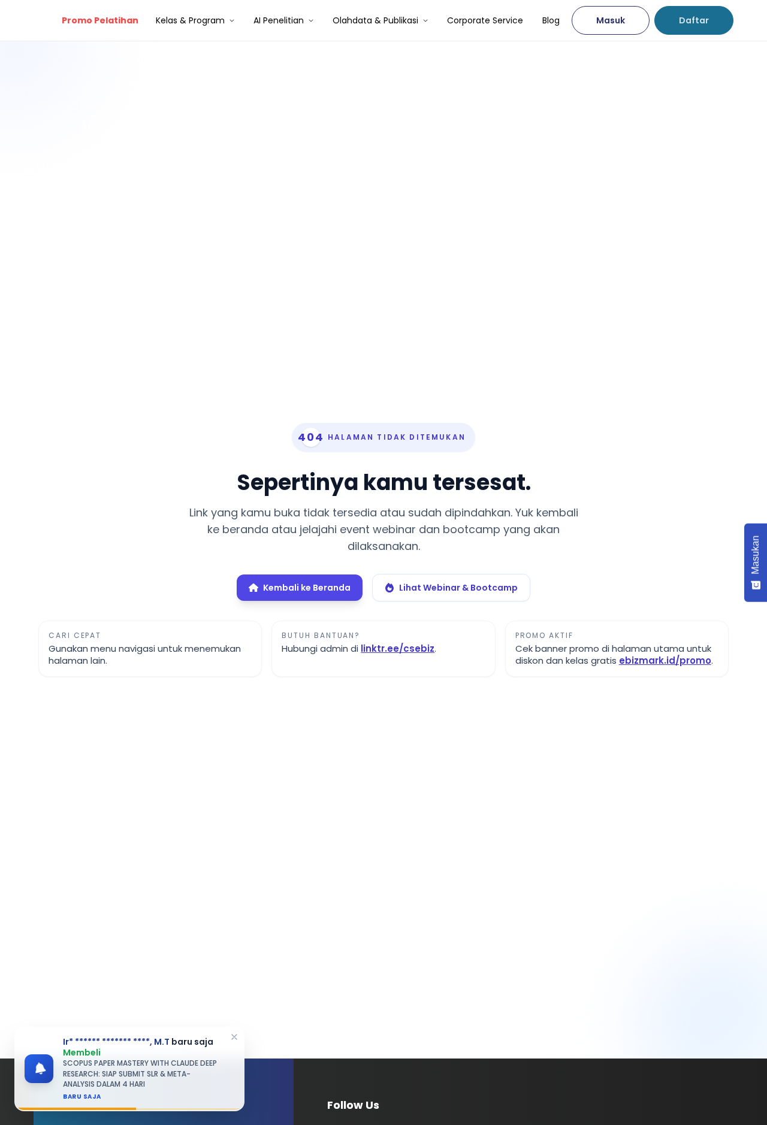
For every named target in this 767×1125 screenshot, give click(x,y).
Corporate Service (485, 20)
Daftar (694, 20)
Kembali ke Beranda (307, 588)
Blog (551, 20)
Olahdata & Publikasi (375, 20)
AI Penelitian (278, 20)
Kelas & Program (190, 20)
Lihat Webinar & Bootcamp (458, 588)
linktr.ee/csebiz (397, 648)
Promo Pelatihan (98, 20)
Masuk (610, 20)
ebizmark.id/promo (665, 660)
